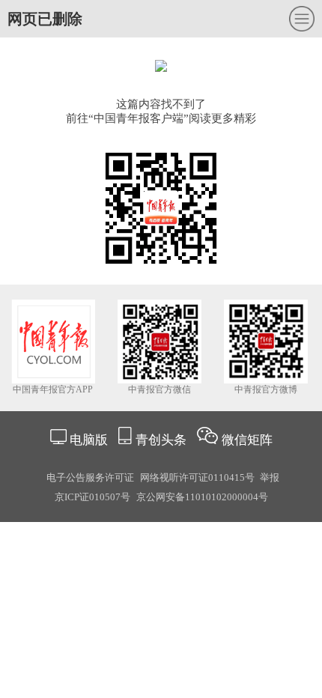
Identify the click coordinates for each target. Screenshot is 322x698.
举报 (269, 477)
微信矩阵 (247, 440)
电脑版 (89, 440)
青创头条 (162, 440)
